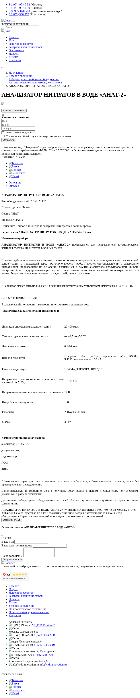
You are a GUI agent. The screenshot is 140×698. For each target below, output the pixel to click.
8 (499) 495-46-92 (19, 4)
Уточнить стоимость (14, 110)
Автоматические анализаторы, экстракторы (36, 82)
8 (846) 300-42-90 (19, 7)
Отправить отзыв (12, 559)
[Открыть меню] (2, 67)
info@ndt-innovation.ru (53, 664)
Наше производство (21, 43)
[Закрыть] (2, 115)
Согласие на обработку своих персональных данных (38, 136)
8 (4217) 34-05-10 (19, 11)
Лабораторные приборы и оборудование (34, 79)
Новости (14, 53)
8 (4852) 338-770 (19, 14)
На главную (16, 72)
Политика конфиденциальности (29, 612)
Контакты (15, 60)
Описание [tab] (15, 182)
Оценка (6, 537)
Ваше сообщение (12, 555)
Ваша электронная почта (16, 545)
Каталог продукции (21, 75)
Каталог (14, 37)
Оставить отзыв (11, 520)
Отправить (9, 140)
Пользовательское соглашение (27, 609)
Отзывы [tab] (14, 185)
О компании (16, 50)
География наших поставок (26, 47)
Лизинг (13, 56)
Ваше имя (7, 541)
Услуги (13, 40)
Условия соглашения (21, 605)
